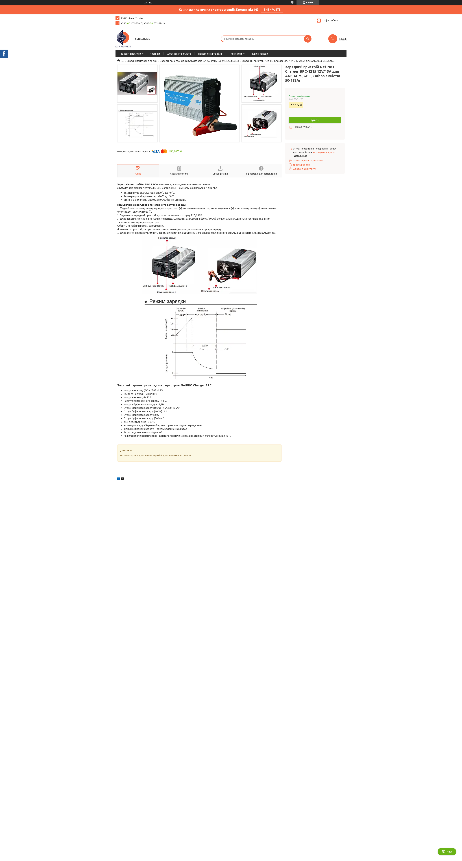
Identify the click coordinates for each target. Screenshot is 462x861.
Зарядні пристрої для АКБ (142, 61)
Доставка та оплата (179, 53)
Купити (315, 120)
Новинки (155, 53)
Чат (449, 851)
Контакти (236, 53)
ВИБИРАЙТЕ (272, 9)
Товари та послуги (130, 53)
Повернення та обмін (210, 53)
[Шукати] (307, 39)
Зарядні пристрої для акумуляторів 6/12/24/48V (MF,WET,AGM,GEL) (199, 61)
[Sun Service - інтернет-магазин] (123, 38)
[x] (122, 479)
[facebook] (118, 479)
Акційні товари (259, 53)
